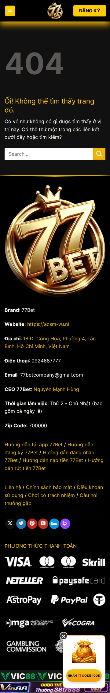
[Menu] (10, 11)
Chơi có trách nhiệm (51, 495)
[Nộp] (99, 154)
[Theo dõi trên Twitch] (65, 524)
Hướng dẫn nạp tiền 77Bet (53, 460)
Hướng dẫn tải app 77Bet (34, 444)
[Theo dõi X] (10, 524)
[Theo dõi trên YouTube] (43, 524)
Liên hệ (13, 487)
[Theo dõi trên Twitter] (21, 524)
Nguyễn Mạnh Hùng (56, 389)
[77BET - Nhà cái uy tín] (55, 10)
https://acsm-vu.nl (48, 324)
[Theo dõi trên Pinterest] (32, 524)
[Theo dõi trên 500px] (54, 524)
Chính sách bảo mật (49, 487)
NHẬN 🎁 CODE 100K (84, 675)
